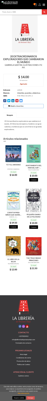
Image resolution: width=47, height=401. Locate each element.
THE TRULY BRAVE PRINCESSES (33, 259)
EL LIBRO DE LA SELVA (13, 260)
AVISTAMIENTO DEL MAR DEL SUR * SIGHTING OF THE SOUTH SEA (34, 166)
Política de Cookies (23, 364)
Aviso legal (23, 354)
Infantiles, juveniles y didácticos (28, 93)
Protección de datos (23, 361)
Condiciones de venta (23, 358)
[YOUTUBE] (27, 326)
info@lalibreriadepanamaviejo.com (23, 339)
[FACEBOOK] (20, 326)
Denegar (30, 398)
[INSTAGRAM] (23, 326)
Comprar (34, 180)
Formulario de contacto (23, 343)
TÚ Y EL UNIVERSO (13, 165)
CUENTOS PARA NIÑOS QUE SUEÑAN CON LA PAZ (13, 214)
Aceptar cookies (19, 398)
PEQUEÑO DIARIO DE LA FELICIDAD (34, 215)
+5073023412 (23, 336)
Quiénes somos (23, 376)
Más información (23, 393)
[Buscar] (44, 11)
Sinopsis (10, 115)
